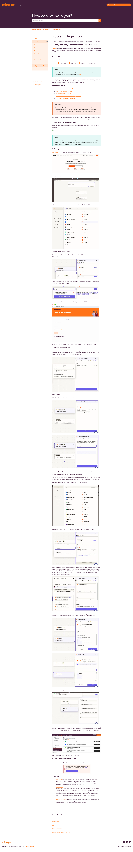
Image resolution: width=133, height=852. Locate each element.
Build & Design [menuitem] (36, 38)
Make (88, 107)
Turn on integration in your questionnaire (66, 88)
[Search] (100, 20)
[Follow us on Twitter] (127, 842)
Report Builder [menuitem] (36, 75)
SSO (53, 825)
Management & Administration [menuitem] (37, 84)
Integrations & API (57, 29)
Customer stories (36, 5)
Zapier (54, 48)
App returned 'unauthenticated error (65, 98)
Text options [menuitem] (37, 44)
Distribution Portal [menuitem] (37, 81)
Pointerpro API (55, 821)
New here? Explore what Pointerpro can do (120, 5)
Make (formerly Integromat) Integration (61, 832)
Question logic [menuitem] (37, 47)
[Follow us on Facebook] (124, 842)
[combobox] (65, 20)
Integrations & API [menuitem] (39, 66)
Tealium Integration (56, 818)
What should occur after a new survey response (68, 96)
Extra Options (46, 29)
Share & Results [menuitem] (37, 72)
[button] (47, 35)
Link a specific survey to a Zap (63, 93)
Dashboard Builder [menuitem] (37, 78)
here (80, 74)
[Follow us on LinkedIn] (130, 842)
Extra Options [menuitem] (36, 41)
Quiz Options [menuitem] (37, 54)
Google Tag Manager (61, 799)
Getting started (21, 5)
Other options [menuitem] (37, 63)
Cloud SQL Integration (57, 828)
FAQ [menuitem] (35, 69)
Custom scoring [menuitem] (38, 51)
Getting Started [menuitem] (37, 35)
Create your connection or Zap (64, 91)
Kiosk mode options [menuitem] (39, 57)
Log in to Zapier (56, 152)
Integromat (59, 779)
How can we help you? (52, 15)
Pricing (28, 5)
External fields (59, 787)
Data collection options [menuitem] (40, 60)
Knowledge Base (36, 29)
